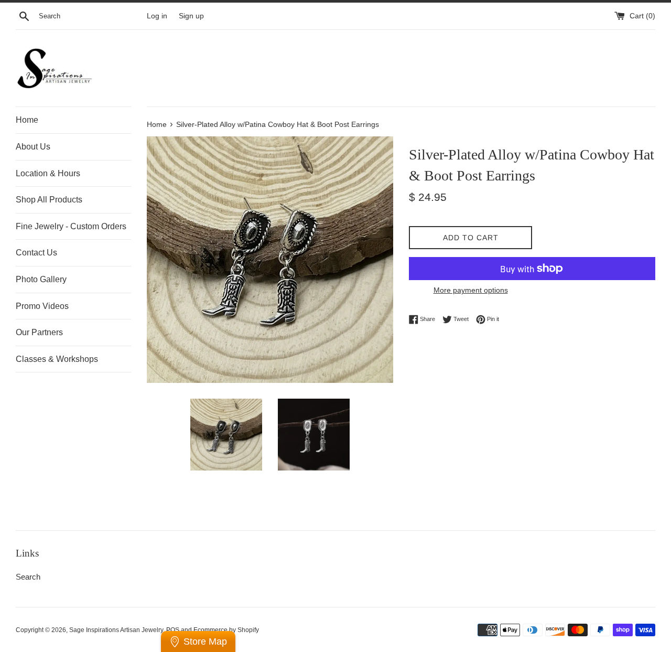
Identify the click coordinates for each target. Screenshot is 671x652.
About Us (33, 146)
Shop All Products (49, 199)
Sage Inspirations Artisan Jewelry (116, 630)
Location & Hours (48, 173)
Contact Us (36, 252)
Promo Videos (42, 306)
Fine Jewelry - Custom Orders (71, 226)
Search (28, 576)
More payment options (471, 290)
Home (27, 119)
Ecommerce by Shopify (226, 630)
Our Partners (39, 332)
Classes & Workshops (57, 359)
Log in (157, 16)
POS (172, 630)
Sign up (191, 16)
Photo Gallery (41, 279)
